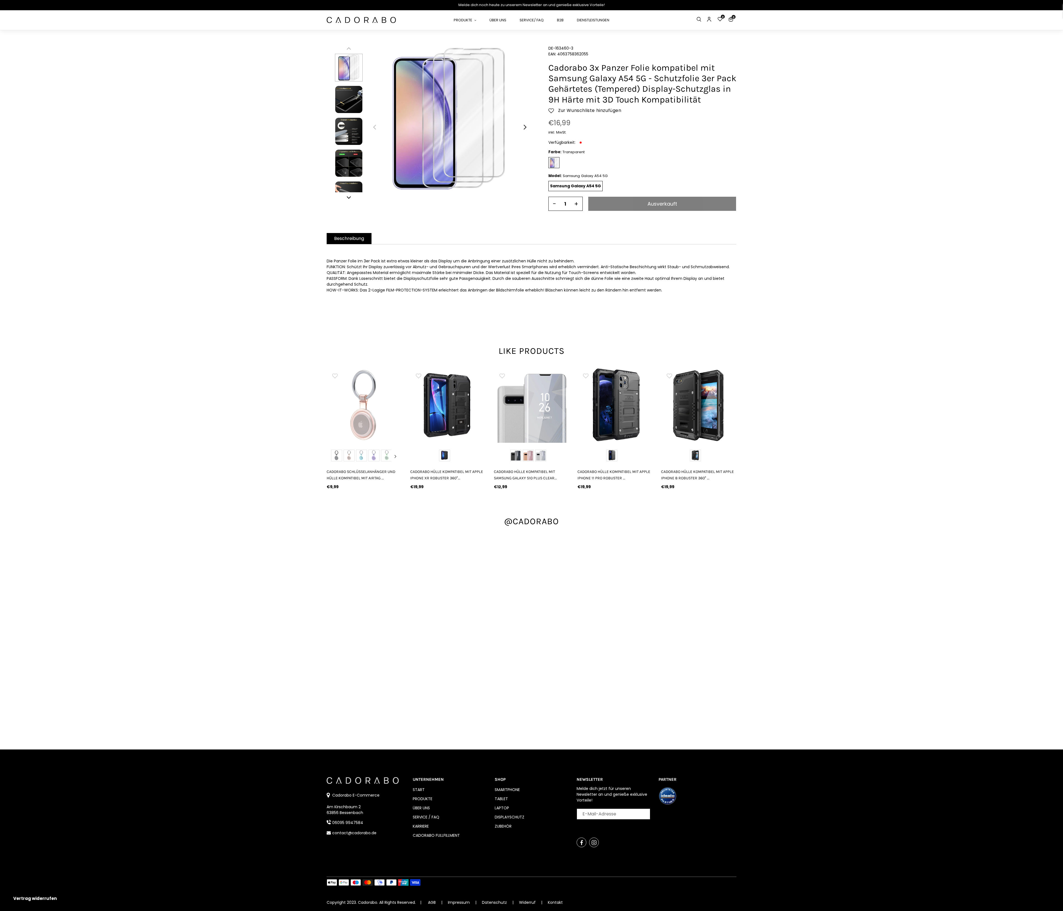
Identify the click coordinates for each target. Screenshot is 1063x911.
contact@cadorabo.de (354, 833)
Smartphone (507, 789)
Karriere (421, 826)
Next (395, 456)
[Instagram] (594, 842)
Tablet (501, 799)
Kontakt (555, 902)
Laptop (502, 808)
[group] (364, 405)
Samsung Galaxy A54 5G (575, 186)
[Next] (524, 127)
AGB (432, 902)
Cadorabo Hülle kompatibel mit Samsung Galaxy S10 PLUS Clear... (525, 474)
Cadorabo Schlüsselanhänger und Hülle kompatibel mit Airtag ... (361, 474)
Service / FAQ (426, 817)
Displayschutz (509, 817)
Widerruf (528, 902)
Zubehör (503, 826)
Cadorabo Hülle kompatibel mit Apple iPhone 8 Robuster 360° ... (697, 474)
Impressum (459, 902)
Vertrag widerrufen (35, 898)
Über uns (421, 808)
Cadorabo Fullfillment (436, 835)
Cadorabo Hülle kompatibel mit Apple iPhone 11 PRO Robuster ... (613, 474)
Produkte (422, 799)
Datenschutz (495, 902)
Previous (333, 456)
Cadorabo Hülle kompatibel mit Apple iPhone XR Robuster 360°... (446, 474)
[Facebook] (581, 842)
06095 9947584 (347, 822)
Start (419, 789)
